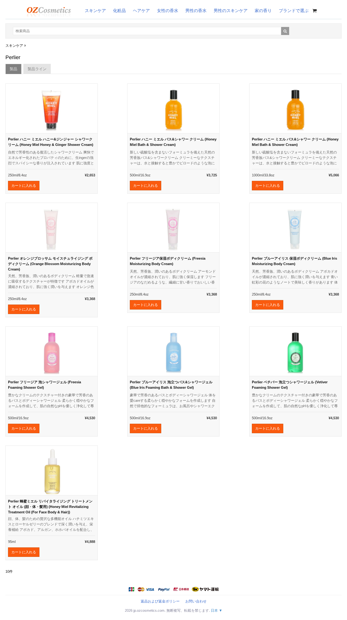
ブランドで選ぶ (294, 10)
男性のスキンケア (231, 10)
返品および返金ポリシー (160, 601)
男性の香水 (196, 10)
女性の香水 (167, 10)
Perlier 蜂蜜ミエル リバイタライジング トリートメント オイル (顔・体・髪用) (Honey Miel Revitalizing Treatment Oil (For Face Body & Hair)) (50, 506)
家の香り (263, 10)
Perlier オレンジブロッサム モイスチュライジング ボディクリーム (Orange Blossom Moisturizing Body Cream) (50, 263)
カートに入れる (23, 185)
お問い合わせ (196, 601)
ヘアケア (141, 10)
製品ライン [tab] (37, 69)
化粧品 (119, 10)
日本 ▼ (216, 610)
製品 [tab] (13, 69)
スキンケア (95, 10)
